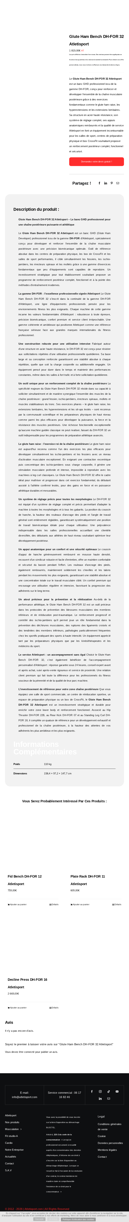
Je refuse (53, 1219)
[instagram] (100, 1091)
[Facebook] (99, 183)
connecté (29, 1051)
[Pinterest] (112, 183)
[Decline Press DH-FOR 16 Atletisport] (33, 945)
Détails (55, 904)
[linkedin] (100, 1098)
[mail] (108, 1098)
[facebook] (92, 1091)
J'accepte (39, 1219)
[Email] (118, 183)
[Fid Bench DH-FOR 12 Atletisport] (33, 841)
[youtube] (117, 1091)
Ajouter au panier (18, 904)
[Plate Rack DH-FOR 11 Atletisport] (96, 841)
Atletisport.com (34, 1209)
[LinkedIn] (106, 183)
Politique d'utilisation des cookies (78, 1219)
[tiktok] (108, 1091)
